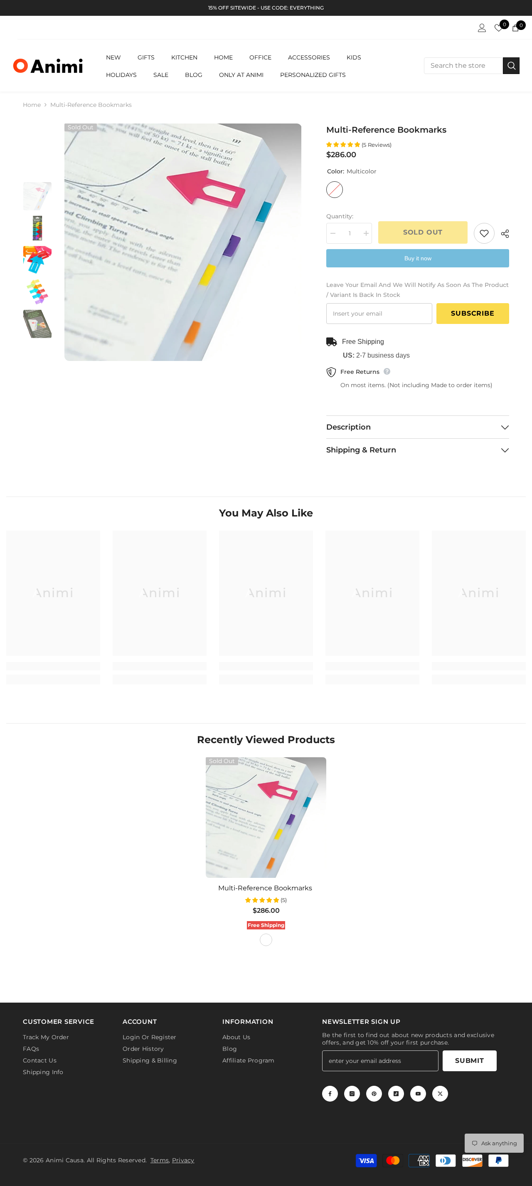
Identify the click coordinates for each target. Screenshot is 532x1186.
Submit (469, 1061)
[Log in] (482, 28)
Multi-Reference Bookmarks (266, 888)
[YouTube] (418, 1094)
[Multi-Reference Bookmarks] (266, 817)
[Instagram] (352, 1094)
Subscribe (472, 313)
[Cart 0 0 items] (515, 28)
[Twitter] (440, 1094)
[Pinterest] (374, 1094)
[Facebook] (330, 1094)
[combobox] (463, 65)
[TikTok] (396, 1094)
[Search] (472, 65)
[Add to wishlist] (484, 233)
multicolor (266, 940)
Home (32, 105)
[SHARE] (502, 234)
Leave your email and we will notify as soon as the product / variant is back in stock (417, 290)
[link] (53, 666)
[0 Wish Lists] (499, 28)
